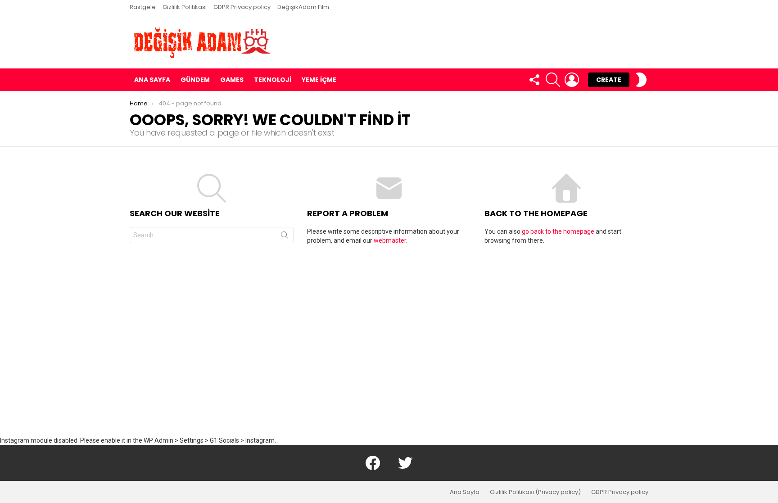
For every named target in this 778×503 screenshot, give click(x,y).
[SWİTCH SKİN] (641, 79)
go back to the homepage (558, 231)
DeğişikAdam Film (303, 7)
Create (608, 79)
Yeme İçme (319, 79)
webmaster (390, 240)
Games (232, 79)
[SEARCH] (553, 79)
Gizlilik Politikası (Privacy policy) (535, 492)
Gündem (195, 79)
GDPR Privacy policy (242, 7)
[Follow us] (534, 79)
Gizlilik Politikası (185, 7)
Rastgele (143, 7)
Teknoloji (272, 79)
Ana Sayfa (152, 79)
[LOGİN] (572, 79)
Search (285, 237)
